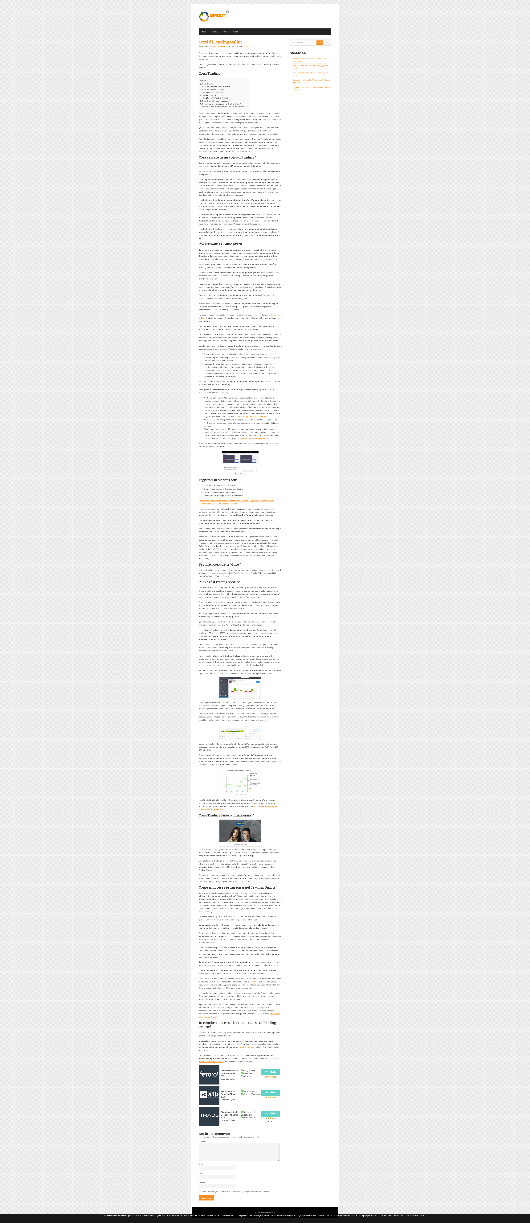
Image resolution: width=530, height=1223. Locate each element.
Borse (235, 32)
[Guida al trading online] (212, 22)
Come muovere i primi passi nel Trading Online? (221, 104)
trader (254, 982)
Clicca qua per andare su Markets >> (255, 438)
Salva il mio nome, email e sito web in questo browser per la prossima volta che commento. (236, 1192)
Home (204, 32)
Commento (203, 1142)
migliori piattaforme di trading (211, 1061)
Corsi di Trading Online (221, 42)
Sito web (202, 1182)
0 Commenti (246, 46)
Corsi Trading (207, 84)
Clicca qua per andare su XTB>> (251, 416)
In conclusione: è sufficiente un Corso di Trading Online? (224, 107)
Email (201, 1173)
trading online (246, 1047)
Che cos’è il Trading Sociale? (217, 98)
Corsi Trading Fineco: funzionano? (216, 101)
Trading (215, 32)
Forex (225, 32)
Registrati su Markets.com (215, 92)
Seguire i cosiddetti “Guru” (212, 95)
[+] (228, 12)
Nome (201, 1164)
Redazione (221, 46)
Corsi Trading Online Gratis (213, 90)
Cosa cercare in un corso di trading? (216, 87)
